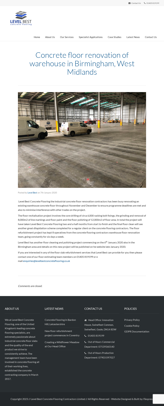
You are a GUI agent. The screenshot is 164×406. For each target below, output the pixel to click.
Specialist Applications (91, 37)
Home (37, 37)
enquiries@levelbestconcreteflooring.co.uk (46, 260)
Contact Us (151, 37)
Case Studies (114, 37)
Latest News (133, 37)
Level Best (32, 192)
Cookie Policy (132, 325)
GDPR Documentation (136, 331)
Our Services (67, 37)
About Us (50, 37)
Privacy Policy (132, 319)
